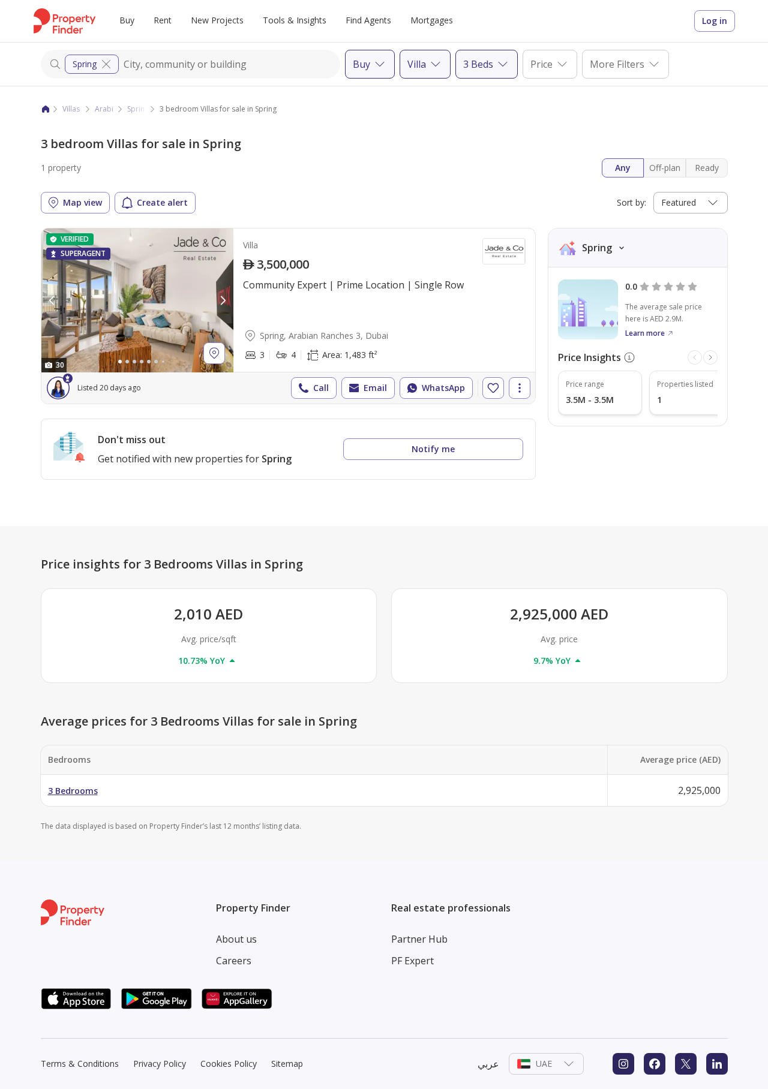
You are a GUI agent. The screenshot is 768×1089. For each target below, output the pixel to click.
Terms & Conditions (80, 1063)
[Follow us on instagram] (623, 1064)
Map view (82, 202)
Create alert (162, 202)
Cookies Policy (228, 1063)
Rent (163, 20)
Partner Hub (419, 939)
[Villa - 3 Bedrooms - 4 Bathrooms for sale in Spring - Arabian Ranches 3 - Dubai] (288, 316)
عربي (488, 1063)
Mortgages (431, 20)
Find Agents (368, 20)
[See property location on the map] (214, 353)
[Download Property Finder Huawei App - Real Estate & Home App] (237, 998)
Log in (714, 20)
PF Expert (412, 960)
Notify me (433, 449)
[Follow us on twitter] (686, 1064)
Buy (126, 20)
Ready (707, 167)
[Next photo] (222, 300)
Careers (233, 960)
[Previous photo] (52, 300)
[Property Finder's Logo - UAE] (64, 21)
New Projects (217, 20)
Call (321, 387)
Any (623, 167)
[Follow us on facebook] (654, 1064)
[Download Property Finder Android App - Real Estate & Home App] (156, 998)
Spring (85, 64)
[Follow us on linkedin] (717, 1064)
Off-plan (664, 167)
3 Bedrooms (73, 790)
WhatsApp (443, 387)
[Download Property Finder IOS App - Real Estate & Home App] (76, 998)
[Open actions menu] (519, 388)
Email (375, 387)
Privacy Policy (159, 1063)
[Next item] (710, 357)
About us (236, 939)
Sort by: (631, 202)
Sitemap (287, 1063)
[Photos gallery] (137, 300)
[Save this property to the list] (493, 388)
